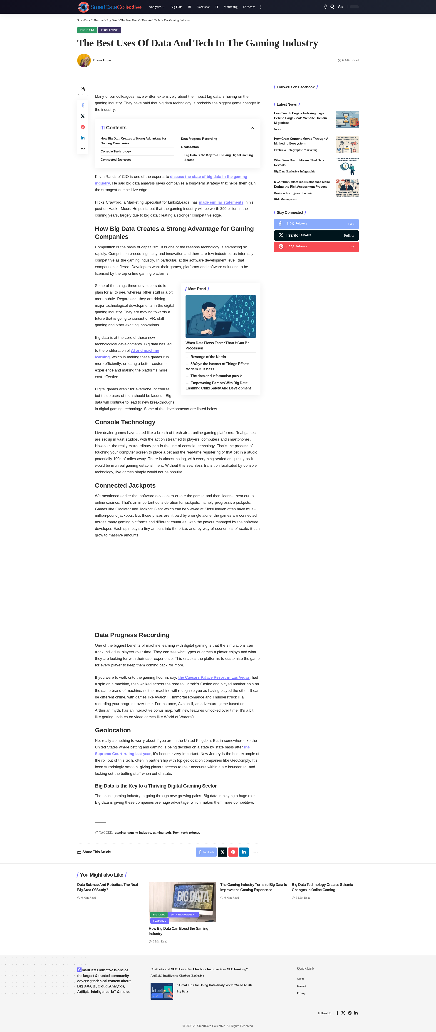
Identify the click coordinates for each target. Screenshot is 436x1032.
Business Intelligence (287, 193)
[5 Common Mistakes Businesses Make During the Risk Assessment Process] (347, 188)
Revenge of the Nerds (208, 357)
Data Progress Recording (199, 138)
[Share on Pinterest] (82, 127)
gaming (120, 832)
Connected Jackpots (116, 159)
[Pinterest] (316, 247)
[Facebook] (316, 224)
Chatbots (184, 975)
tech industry (191, 832)
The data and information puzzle (216, 376)
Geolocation (190, 147)
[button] (261, 7)
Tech (176, 832)
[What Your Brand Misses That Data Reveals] (347, 166)
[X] (316, 235)
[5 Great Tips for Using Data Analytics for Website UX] (162, 991)
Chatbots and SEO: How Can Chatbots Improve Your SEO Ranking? (199, 969)
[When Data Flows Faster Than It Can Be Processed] (221, 316)
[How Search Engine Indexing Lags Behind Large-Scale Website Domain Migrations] (347, 119)
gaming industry (139, 832)
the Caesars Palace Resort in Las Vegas (214, 677)
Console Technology (116, 151)
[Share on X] (82, 116)
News (277, 129)
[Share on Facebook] (82, 105)
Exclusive (109, 30)
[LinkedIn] (356, 1013)
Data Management (183, 914)
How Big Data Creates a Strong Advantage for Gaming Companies (133, 141)
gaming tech (162, 832)
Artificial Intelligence (164, 975)
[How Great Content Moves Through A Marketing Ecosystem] (347, 144)
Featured (159, 921)
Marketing (310, 150)
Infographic (295, 150)
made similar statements (221, 202)
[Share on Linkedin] (82, 137)
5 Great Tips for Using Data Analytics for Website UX (214, 985)
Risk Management (285, 199)
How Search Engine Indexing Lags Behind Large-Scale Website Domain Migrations (300, 118)
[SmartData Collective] (109, 7)
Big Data (87, 30)
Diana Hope (102, 60)
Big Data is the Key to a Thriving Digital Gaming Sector (218, 157)
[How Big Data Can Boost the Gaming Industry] (182, 902)
